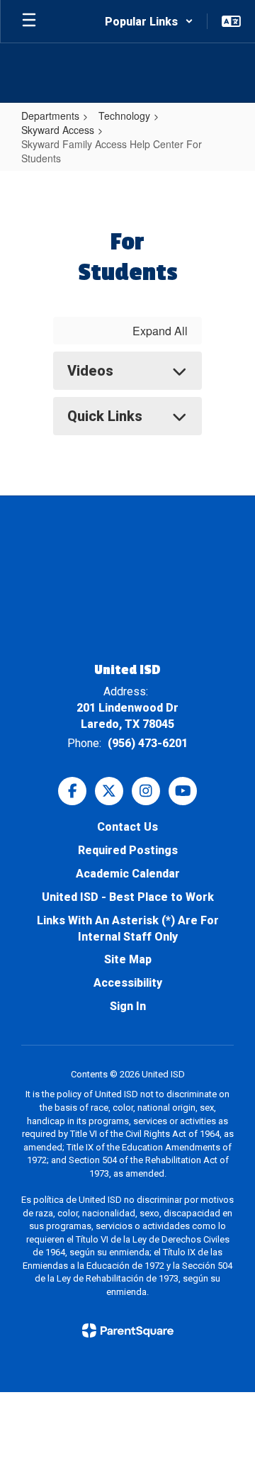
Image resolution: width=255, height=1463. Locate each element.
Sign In (128, 1006)
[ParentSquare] (128, 1330)
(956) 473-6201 (148, 743)
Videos (90, 370)
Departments (50, 115)
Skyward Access (57, 130)
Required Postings (128, 850)
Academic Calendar (128, 873)
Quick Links (104, 416)
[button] (149, 21)
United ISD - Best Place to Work (128, 897)
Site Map (128, 959)
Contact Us (127, 827)
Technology (124, 115)
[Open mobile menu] (29, 21)
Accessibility (128, 983)
